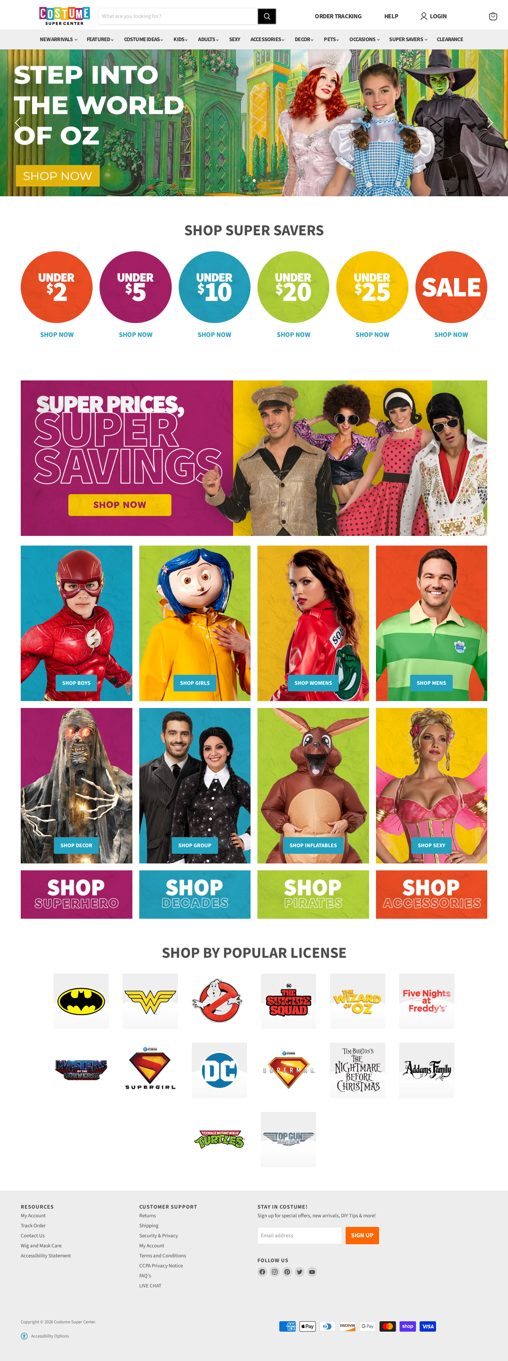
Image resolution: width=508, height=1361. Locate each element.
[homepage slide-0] (254, 458)
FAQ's (145, 1275)
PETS (330, 39)
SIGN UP (362, 1235)
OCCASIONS (362, 39)
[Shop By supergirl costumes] (150, 1070)
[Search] (266, 16)
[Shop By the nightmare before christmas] (357, 1070)
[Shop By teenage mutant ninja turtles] (219, 1139)
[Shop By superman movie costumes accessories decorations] (288, 1070)
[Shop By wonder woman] (150, 1001)
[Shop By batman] (81, 1001)
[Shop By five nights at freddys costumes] (426, 1001)
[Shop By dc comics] (219, 1070)
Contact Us (33, 1235)
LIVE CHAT (150, 1285)
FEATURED (99, 39)
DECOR (303, 39)
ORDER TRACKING (338, 16)
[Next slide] (489, 123)
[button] (24, 1336)
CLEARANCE (450, 39)
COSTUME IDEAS (142, 39)
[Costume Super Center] (64, 16)
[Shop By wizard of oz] (357, 1001)
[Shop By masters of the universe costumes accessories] (81, 1070)
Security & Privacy (158, 1235)
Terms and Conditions (162, 1255)
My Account (33, 1215)
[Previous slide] (19, 123)
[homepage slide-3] (254, 122)
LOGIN (438, 16)
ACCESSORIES (266, 39)
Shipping (149, 1225)
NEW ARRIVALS (57, 39)
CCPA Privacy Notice (161, 1265)
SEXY (234, 39)
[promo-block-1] (76, 894)
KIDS (179, 39)
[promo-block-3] (313, 894)
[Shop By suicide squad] (288, 1001)
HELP (391, 16)
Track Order (33, 1225)
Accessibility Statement (46, 1255)
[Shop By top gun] (288, 1139)
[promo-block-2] (195, 894)
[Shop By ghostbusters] (219, 1001)
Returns (147, 1215)
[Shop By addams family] (426, 1070)
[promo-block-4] (432, 894)
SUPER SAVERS (406, 39)
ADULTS (207, 39)
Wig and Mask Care (41, 1245)
